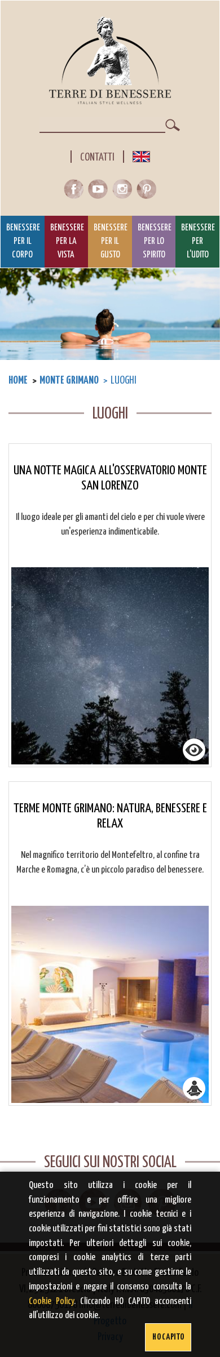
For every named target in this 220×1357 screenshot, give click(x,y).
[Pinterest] (146, 191)
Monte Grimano (69, 380)
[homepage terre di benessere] (110, 60)
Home (18, 380)
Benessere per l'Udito (198, 242)
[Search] (173, 125)
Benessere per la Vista (67, 242)
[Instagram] (124, 191)
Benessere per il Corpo (23, 242)
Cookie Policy (51, 1301)
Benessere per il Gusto (110, 242)
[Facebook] (76, 191)
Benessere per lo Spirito (154, 242)
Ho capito (168, 1337)
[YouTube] (100, 191)
